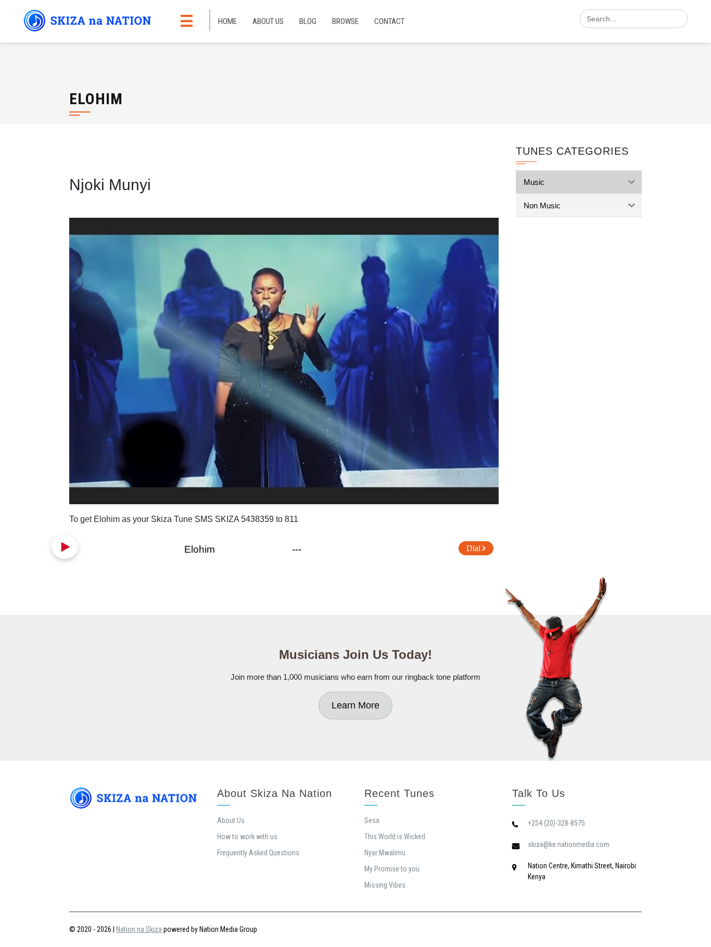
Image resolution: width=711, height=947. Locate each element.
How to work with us (247, 836)
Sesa (371, 820)
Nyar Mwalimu (384, 853)
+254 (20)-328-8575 (556, 823)
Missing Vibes (384, 885)
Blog (307, 21)
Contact (389, 21)
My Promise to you (392, 869)
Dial (474, 548)
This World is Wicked (394, 836)
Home (227, 21)
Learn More (355, 705)
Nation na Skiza (139, 929)
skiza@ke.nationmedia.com (569, 844)
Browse (345, 21)
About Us (268, 21)
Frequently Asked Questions (258, 853)
